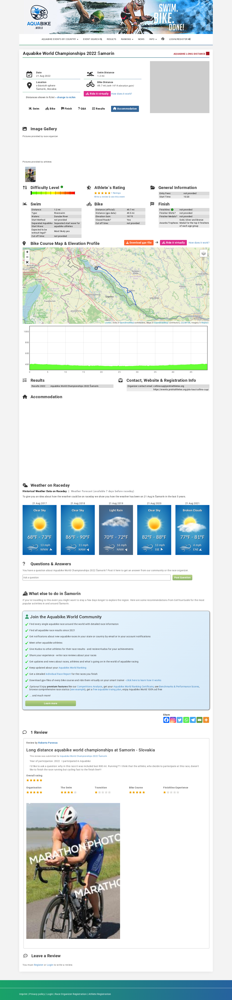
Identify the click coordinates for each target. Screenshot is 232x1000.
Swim (35, 108)
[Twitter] (180, 720)
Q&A (83, 108)
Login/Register (178, 39)
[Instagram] (173, 720)
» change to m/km (65, 97)
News (141, 39)
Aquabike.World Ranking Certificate (133, 686)
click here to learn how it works (143, 680)
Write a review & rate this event (109, 197)
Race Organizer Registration (71, 994)
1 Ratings (116, 193)
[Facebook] (166, 720)
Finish (68, 108)
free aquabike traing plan (107, 689)
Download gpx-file (140, 242)
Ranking (126, 39)
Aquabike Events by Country (59, 39)
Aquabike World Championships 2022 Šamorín (68, 53)
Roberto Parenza (48, 742)
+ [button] (27, 252)
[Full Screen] (27, 262)
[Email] (199, 720)
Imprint (23, 994)
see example (78, 689)
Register (38, 964)
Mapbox (205, 322)
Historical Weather (45, 491)
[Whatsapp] (186, 720)
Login (50, 964)
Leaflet (108, 322)
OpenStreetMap (127, 322)
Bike (52, 108)
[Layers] (203, 253)
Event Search (91, 39)
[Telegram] (193, 720)
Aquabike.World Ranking (72, 667)
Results (111, 39)
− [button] (27, 257)
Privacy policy (37, 994)
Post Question (182, 577)
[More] (206, 720)
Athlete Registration (99, 994)
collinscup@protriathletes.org (168, 386)
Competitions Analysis (89, 686)
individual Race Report (58, 674)
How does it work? (121, 93)
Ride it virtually (99, 93)
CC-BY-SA (185, 322)
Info (152, 39)
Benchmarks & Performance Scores (179, 686)
